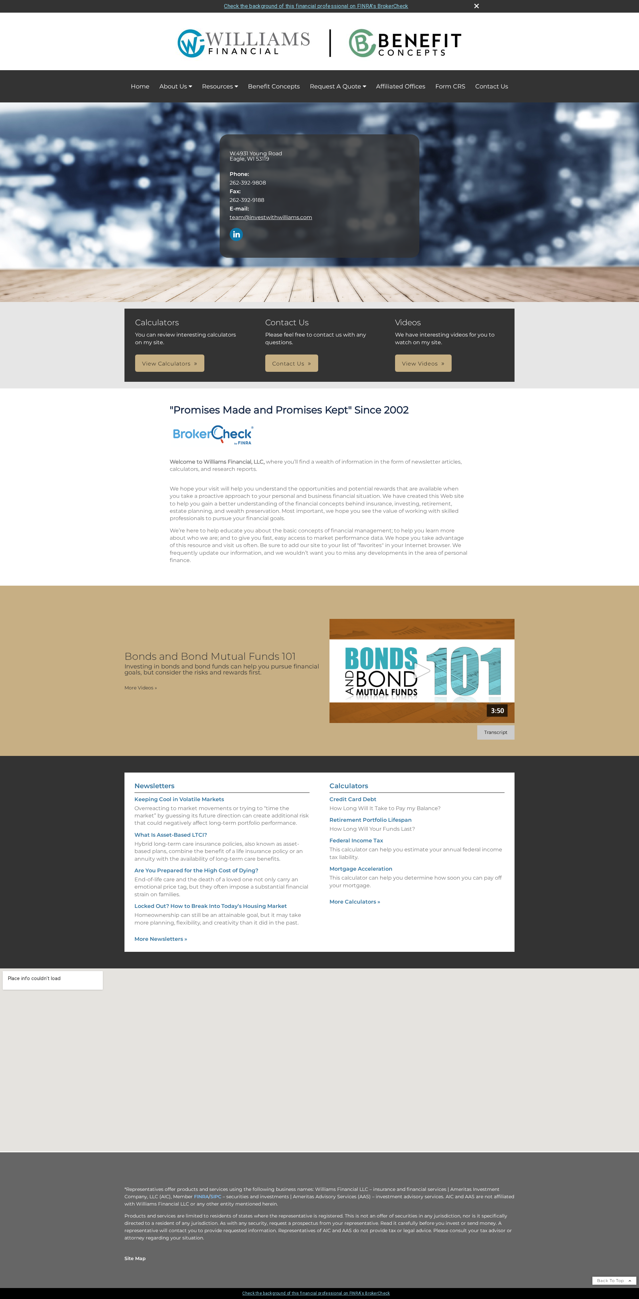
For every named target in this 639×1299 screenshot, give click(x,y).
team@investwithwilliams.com (271, 217)
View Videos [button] (420, 364)
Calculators (348, 786)
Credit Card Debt (352, 799)
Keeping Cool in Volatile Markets (179, 799)
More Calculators (354, 902)
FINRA (201, 1197)
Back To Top (611, 1280)
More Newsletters (160, 939)
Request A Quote (335, 86)
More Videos (140, 687)
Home (140, 86)
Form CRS (450, 86)
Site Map (135, 1258)
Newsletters (154, 786)
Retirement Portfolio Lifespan (370, 820)
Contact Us (491, 86)
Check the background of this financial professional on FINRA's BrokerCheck (316, 6)
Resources (217, 86)
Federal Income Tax (356, 840)
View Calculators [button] (166, 364)
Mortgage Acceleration (360, 869)
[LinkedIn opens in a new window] (236, 235)
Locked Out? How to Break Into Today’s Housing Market (210, 906)
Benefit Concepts (274, 86)
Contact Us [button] (288, 364)
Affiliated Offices (400, 86)
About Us (173, 86)
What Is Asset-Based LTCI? (170, 835)
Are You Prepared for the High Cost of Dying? (196, 870)
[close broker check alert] (476, 6)
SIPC (215, 1197)
